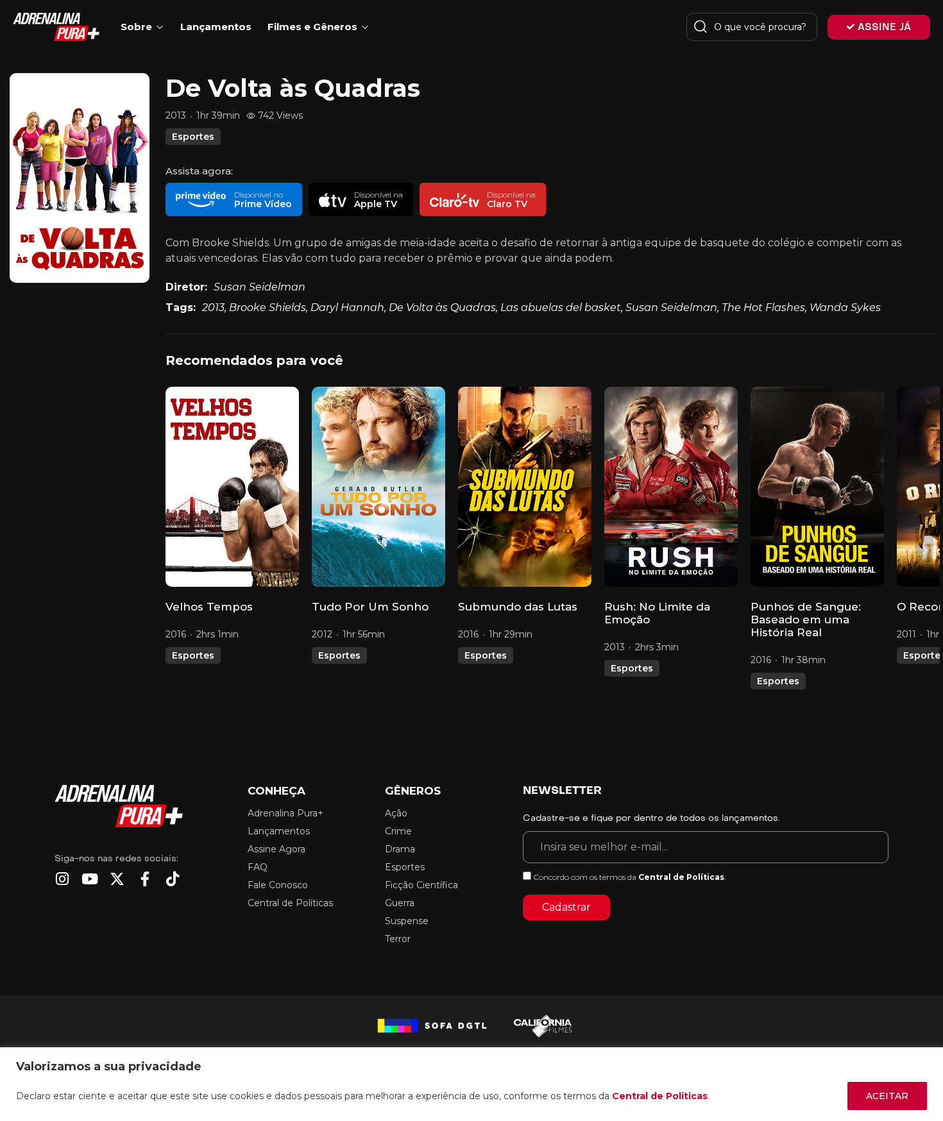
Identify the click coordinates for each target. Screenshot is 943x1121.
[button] (234, 199)
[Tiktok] (172, 879)
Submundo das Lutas (517, 606)
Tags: (181, 307)
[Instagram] (62, 879)
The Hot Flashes (763, 307)
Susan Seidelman (259, 287)
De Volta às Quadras (442, 307)
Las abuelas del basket (560, 307)
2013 (213, 307)
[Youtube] (89, 879)
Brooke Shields (267, 307)
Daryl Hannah (347, 307)
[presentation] (174, 550)
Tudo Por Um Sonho (370, 606)
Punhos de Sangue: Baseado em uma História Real (806, 619)
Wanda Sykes (845, 307)
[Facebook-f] (144, 879)
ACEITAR (887, 1096)
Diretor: (186, 287)
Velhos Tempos (209, 606)
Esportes (193, 136)
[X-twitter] (117, 879)
